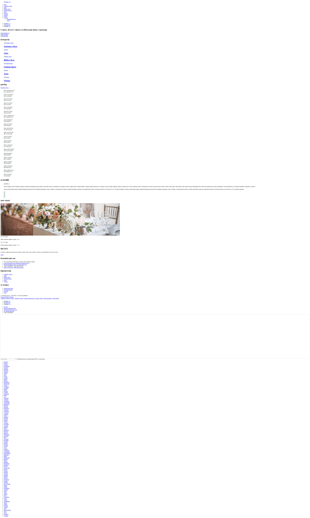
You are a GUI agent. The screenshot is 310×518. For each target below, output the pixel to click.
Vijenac (6, 13)
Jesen (5, 12)
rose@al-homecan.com (10, 263)
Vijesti (5, 16)
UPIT (2, 255)
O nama (6, 17)
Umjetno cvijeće (8, 6)
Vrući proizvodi (5, 297)
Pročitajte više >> (5, 87)
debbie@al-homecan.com (22, 263)
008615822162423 (19, 267)
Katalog (6, 15)
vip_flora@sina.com (21, 264)
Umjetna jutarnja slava (29, 298)
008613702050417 (9, 267)
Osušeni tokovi (8, 10)
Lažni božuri (55, 298)
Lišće (5, 7)
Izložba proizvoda (8, 288)
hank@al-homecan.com (10, 264)
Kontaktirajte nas (11, 19)
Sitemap (11, 297)
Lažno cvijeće (39, 298)
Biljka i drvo (7, 9)
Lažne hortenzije (47, 298)
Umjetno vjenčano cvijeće (7, 298)
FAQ (8, 20)
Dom (5, 4)
